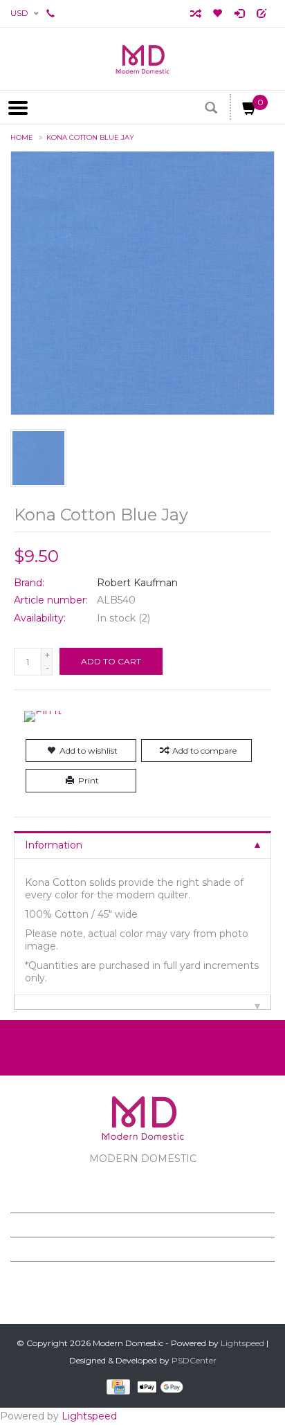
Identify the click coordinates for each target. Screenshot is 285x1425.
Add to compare (204, 750)
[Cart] (249, 111)
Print (88, 780)
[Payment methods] (116, 1386)
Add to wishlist (88, 750)
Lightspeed (242, 1343)
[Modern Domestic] (142, 59)
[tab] (142, 844)
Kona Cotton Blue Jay (90, 137)
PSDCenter (194, 1360)
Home (21, 137)
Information (53, 845)
